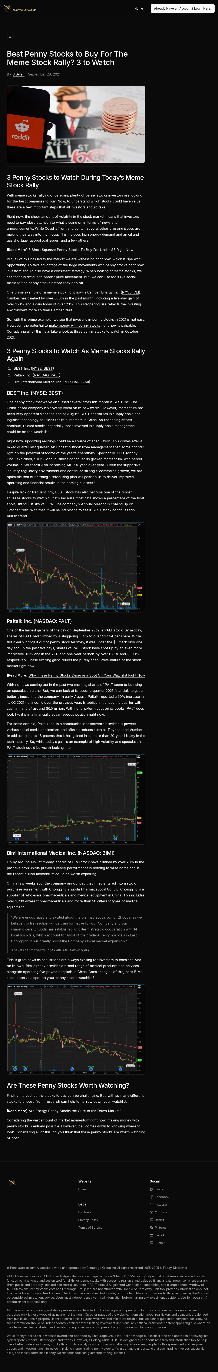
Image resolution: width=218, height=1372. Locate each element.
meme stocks (124, 271)
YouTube (161, 1212)
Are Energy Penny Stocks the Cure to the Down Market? (75, 1111)
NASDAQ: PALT (46, 375)
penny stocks (116, 265)
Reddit (159, 1220)
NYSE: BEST (42, 368)
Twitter (160, 1189)
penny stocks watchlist (74, 978)
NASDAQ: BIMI (77, 382)
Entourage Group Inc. (101, 1267)
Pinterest (161, 1227)
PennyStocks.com (22, 1267)
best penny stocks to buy (46, 1095)
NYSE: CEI (130, 292)
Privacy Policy (88, 1220)
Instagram (161, 1204)
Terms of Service (90, 1227)
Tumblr (160, 1243)
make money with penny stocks (74, 325)
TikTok (160, 1235)
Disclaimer (85, 1212)
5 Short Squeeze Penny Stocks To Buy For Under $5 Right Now (81, 250)
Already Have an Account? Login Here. (182, 8)
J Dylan (18, 74)
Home (139, 8)
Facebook (162, 1197)
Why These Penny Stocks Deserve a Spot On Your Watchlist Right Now (87, 675)
